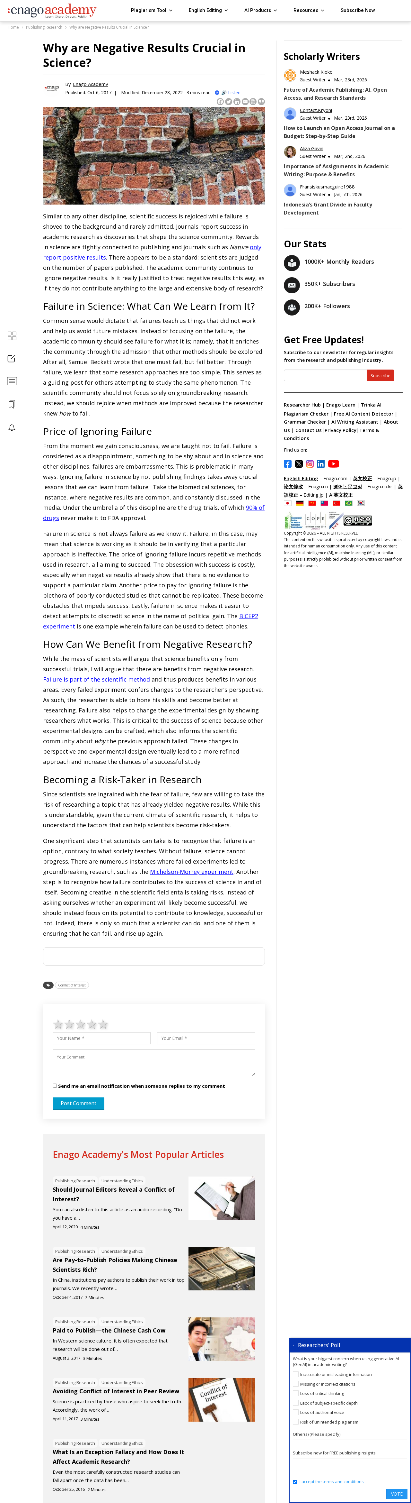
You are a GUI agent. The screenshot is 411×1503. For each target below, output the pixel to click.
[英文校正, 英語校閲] (289, 502)
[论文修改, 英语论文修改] (313, 502)
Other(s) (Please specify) (316, 1434)
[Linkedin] (236, 101)
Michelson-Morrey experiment (191, 871)
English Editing (205, 10)
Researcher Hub (302, 404)
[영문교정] (362, 502)
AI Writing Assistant (355, 421)
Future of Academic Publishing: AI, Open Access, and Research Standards (335, 93)
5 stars (103, 1024)
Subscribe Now (358, 10)
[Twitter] (228, 101)
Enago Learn (340, 404)
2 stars (69, 1024)
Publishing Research (75, 1181)
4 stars (92, 1024)
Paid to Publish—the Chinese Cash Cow (109, 1330)
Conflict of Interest (72, 985)
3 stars (80, 1024)
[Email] (245, 101)
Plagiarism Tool (148, 10)
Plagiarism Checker (307, 413)
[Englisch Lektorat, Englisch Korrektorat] (301, 502)
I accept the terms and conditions (332, 1481)
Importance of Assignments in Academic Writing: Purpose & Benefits (336, 170)
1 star (58, 1024)
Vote (397, 1494)
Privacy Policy (340, 430)
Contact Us (308, 430)
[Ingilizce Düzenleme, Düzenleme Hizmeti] (338, 502)
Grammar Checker (305, 421)
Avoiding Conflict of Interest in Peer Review (116, 1391)
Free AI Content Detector (364, 413)
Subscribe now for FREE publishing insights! (335, 1453)
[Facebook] (220, 101)
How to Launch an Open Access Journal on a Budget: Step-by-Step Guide (339, 132)
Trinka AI (371, 404)
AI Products (257, 10)
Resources (305, 10)
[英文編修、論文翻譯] (325, 502)
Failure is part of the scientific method (96, 679)
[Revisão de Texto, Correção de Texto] (350, 502)
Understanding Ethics (122, 1181)
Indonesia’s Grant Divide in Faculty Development (328, 208)
